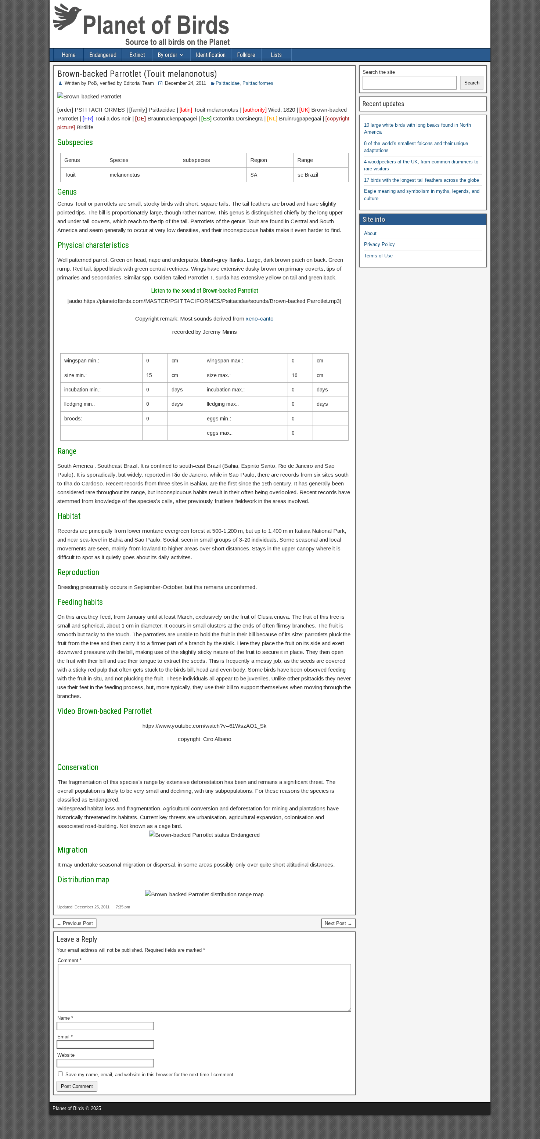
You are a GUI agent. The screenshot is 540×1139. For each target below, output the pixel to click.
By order (167, 54)
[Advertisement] (86, 1126)
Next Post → (338, 923)
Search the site (379, 72)
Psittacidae (228, 83)
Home (69, 54)
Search (471, 83)
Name (65, 1018)
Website (66, 1055)
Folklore (246, 54)
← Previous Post (75, 923)
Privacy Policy (379, 244)
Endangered (102, 54)
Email (65, 1036)
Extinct (137, 54)
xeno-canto (260, 318)
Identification (211, 54)
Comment (70, 960)
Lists (276, 54)
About (370, 233)
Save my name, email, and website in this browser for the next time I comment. (150, 1074)
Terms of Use (378, 255)
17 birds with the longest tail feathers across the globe (421, 180)
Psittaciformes (257, 83)
